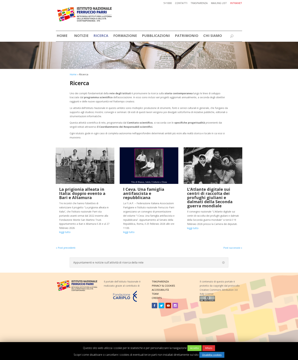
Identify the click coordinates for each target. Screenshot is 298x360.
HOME (62, 36)
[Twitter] (161, 305)
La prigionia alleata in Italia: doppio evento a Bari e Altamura (82, 193)
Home (73, 74)
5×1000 (167, 3)
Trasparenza (199, 3)
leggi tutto (65, 232)
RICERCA (100, 36)
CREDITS (157, 298)
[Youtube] (168, 305)
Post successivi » (232, 247)
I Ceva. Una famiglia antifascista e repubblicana (143, 193)
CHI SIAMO (212, 36)
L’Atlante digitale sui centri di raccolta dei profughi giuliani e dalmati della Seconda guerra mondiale (209, 197)
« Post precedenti (65, 247)
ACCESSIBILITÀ (160, 289)
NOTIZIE (81, 36)
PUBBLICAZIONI (156, 36)
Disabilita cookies (212, 354)
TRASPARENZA (160, 281)
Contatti (181, 3)
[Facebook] (154, 305)
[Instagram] (175, 305)
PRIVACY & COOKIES (163, 285)
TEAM (155, 293)
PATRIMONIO (186, 36)
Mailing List (219, 3)
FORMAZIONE (125, 36)
